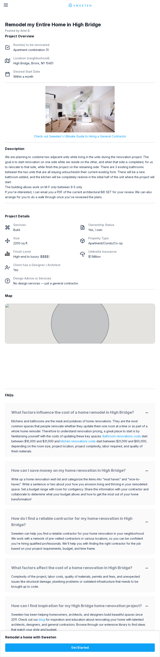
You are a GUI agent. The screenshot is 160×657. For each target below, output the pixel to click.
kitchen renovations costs (78, 441)
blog (42, 619)
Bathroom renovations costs (121, 436)
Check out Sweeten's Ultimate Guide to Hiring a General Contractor (80, 136)
